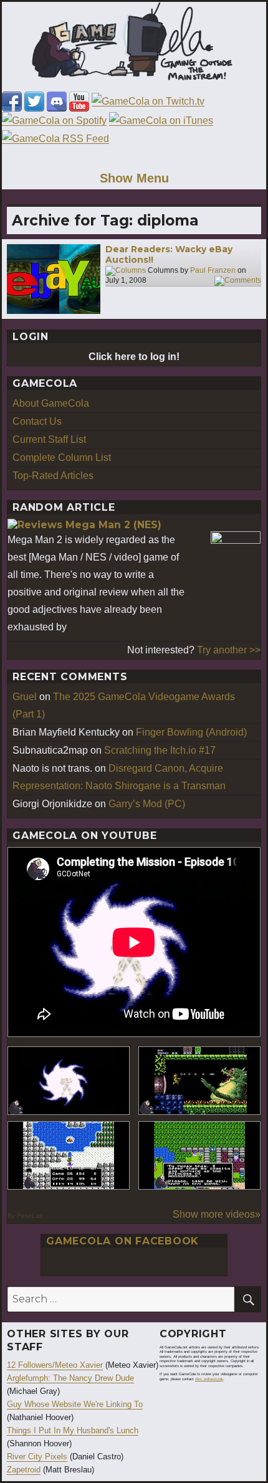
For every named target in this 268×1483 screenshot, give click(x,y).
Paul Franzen (213, 270)
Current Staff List (49, 439)
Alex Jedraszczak (209, 1379)
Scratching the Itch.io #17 (160, 750)
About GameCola (50, 403)
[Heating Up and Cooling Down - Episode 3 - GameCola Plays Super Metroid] (199, 1080)
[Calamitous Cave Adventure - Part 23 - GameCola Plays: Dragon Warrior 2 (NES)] (68, 1155)
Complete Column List (61, 457)
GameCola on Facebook (122, 1241)
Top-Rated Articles (52, 475)
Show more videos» (217, 1214)
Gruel (24, 696)
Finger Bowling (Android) (191, 732)
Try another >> (229, 650)
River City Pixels (37, 1456)
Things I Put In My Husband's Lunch (72, 1430)
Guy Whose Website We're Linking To (75, 1404)
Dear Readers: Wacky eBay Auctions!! (168, 255)
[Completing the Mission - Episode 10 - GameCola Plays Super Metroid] (68, 1080)
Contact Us (37, 421)
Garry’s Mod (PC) (146, 803)
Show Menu (134, 178)
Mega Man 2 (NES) (113, 525)
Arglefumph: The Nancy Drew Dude (70, 1378)
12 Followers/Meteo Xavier (55, 1365)
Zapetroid (24, 1469)
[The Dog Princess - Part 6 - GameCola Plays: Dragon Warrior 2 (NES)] (199, 1155)
